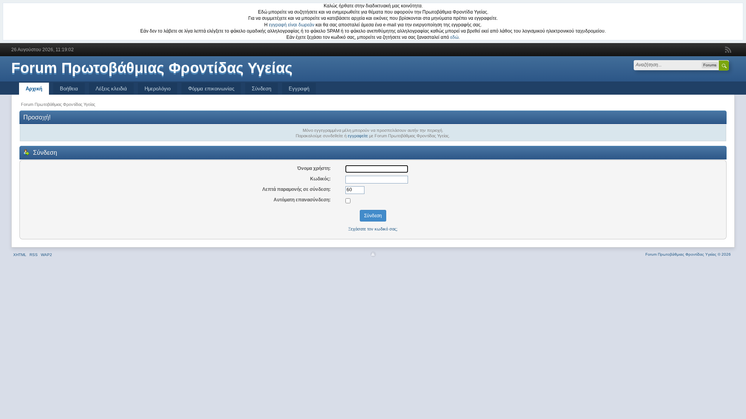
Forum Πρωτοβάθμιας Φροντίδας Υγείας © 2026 (688, 254)
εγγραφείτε (358, 135)
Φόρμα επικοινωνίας (211, 89)
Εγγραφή (299, 89)
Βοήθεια (69, 89)
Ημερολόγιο (158, 89)
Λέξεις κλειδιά (111, 89)
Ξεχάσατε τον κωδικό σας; (372, 229)
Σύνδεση (261, 89)
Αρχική (34, 89)
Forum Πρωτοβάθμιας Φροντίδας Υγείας (152, 68)
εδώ (454, 37)
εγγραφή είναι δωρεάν (291, 25)
